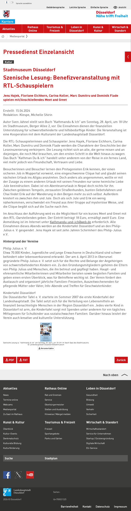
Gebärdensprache (55, 7)
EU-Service (91, 447)
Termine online (10, 399)
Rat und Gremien (53, 394)
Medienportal (17, 36)
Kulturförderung (11, 447)
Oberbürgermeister (54, 404)
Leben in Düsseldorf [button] (76, 28)
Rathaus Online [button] (32, 28)
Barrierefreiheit (69, 506)
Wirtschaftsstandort (96, 428)
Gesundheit (92, 394)
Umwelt (90, 404)
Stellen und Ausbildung (56, 409)
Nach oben (110, 375)
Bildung (90, 399)
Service (48, 399)
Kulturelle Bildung (12, 443)
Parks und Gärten (53, 438)
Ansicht (122, 7)
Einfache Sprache (99, 7)
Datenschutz (103, 506)
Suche (9, 458)
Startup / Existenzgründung (100, 438)
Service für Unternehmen (98, 433)
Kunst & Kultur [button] (98, 28)
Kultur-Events (10, 433)
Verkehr (90, 409)
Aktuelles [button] (8, 29)
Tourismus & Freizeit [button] (54, 28)
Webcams (8, 404)
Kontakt (87, 506)
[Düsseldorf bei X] (18, 475)
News (6, 394)
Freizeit (48, 428)
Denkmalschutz (11, 438)
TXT (25, 360)
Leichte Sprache (77, 7)
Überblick (8, 428)
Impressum (120, 506)
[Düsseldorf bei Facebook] (7, 475)
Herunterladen (47, 348)
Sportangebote (52, 433)
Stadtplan (51, 458)
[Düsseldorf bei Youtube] (30, 475)
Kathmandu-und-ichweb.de (70, 222)
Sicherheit (91, 414)
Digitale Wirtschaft (95, 443)
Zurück (121, 360)
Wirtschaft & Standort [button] (120, 28)
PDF (11, 360)
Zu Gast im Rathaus (12, 414)
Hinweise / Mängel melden (58, 414)
